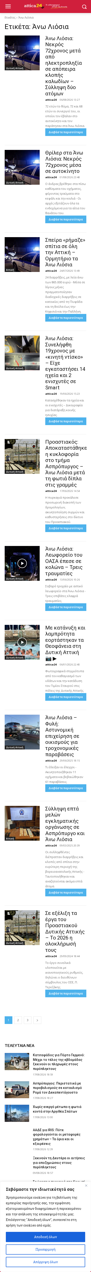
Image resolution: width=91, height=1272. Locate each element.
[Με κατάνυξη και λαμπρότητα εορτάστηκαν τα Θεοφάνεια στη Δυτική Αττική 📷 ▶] (22, 642)
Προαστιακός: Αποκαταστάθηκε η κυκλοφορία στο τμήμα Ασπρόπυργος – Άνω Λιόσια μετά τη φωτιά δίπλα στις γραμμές (66, 463)
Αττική (10, 269)
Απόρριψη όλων (45, 1262)
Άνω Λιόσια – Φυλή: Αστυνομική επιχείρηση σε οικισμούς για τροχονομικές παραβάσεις (62, 736)
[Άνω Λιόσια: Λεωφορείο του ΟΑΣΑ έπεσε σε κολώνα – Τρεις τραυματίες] (22, 563)
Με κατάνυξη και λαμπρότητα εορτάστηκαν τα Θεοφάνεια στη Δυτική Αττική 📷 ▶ (65, 643)
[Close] (86, 1185)
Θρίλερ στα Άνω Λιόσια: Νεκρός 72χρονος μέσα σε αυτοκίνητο (64, 162)
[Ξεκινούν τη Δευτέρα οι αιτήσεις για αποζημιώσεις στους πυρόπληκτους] (17, 1164)
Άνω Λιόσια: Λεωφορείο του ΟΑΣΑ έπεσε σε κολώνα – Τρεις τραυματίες (64, 561)
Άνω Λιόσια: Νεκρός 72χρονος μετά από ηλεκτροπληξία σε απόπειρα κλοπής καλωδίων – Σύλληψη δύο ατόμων (63, 66)
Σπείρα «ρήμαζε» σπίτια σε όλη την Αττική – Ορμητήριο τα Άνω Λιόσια (65, 252)
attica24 (50, 99)
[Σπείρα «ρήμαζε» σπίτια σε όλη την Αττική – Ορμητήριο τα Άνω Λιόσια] (22, 254)
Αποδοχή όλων (45, 1237)
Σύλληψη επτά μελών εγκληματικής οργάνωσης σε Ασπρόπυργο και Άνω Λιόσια (65, 824)
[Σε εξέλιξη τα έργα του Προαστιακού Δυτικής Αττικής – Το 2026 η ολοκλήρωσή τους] (22, 927)
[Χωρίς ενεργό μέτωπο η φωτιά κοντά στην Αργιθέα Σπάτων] (17, 1113)
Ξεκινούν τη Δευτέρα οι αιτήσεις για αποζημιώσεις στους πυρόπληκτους (59, 1162)
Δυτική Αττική (14, 68)
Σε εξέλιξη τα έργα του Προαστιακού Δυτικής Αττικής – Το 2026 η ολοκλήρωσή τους (65, 931)
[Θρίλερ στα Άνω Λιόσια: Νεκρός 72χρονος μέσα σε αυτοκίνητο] (22, 167)
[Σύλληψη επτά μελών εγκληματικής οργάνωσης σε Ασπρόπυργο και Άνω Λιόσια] (22, 823)
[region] (45, 1227)
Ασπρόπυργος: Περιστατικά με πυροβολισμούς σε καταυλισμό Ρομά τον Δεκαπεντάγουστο (57, 1088)
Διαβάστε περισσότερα (66, 132)
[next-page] (37, 1020)
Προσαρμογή (45, 1249)
